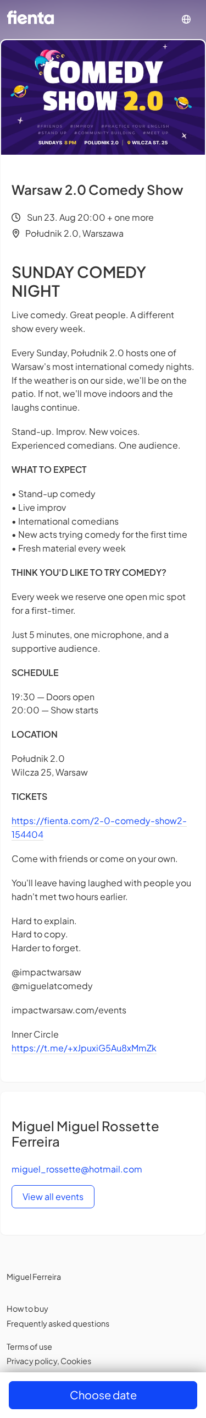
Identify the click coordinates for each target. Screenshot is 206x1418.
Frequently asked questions (58, 1323)
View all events (53, 1196)
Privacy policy (32, 1361)
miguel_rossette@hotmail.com (77, 1169)
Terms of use (29, 1346)
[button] (186, 19)
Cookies (75, 1361)
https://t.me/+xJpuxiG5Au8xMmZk (84, 1048)
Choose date (103, 1394)
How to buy (27, 1308)
